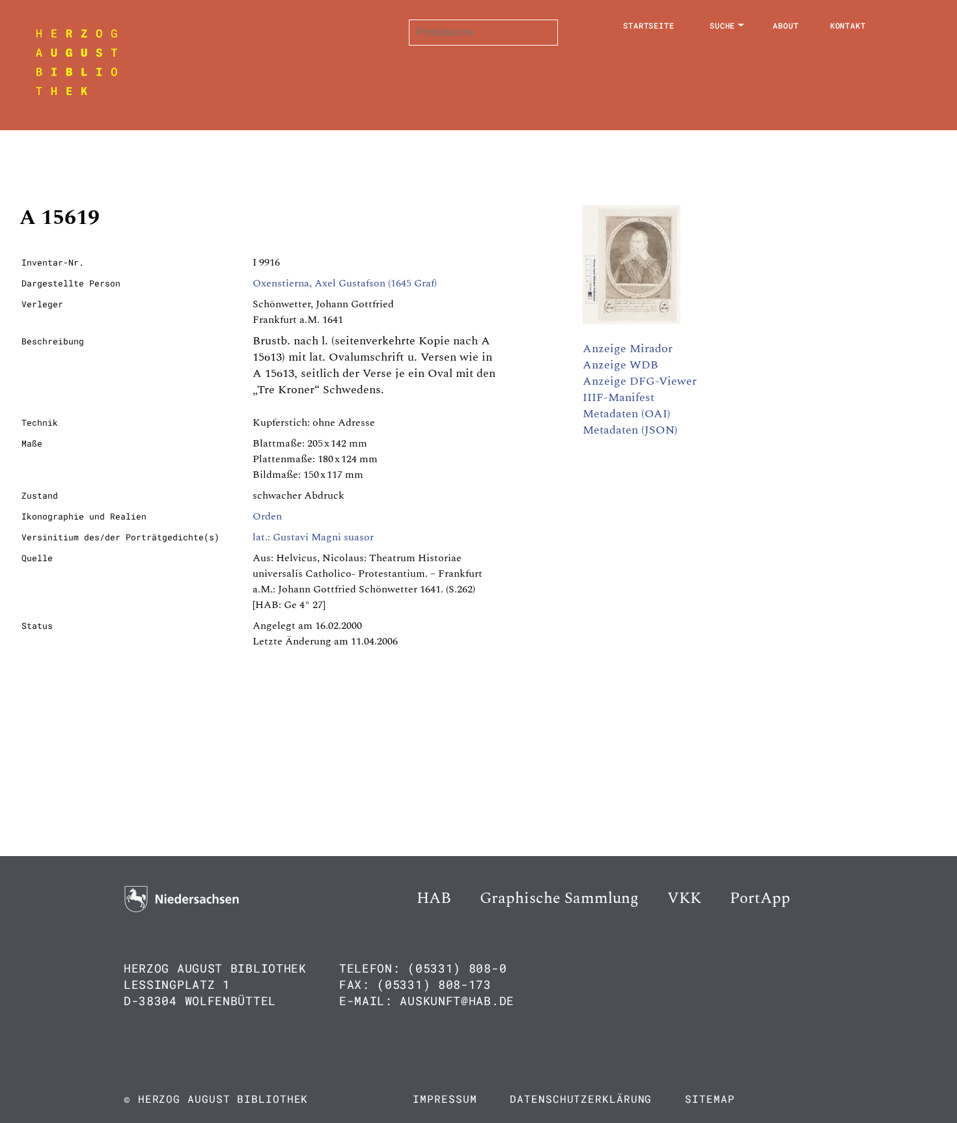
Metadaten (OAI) (627, 414)
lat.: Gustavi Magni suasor (313, 537)
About (786, 25)
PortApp (760, 898)
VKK (684, 898)
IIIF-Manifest (618, 397)
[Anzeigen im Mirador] (631, 321)
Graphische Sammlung (559, 898)
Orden (267, 516)
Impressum (445, 1098)
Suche (723, 25)
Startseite (648, 25)
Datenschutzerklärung (581, 1098)
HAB (434, 898)
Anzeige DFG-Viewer (640, 381)
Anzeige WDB (620, 365)
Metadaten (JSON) (630, 430)
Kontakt (848, 25)
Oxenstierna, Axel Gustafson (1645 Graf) (345, 283)
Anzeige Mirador (628, 348)
